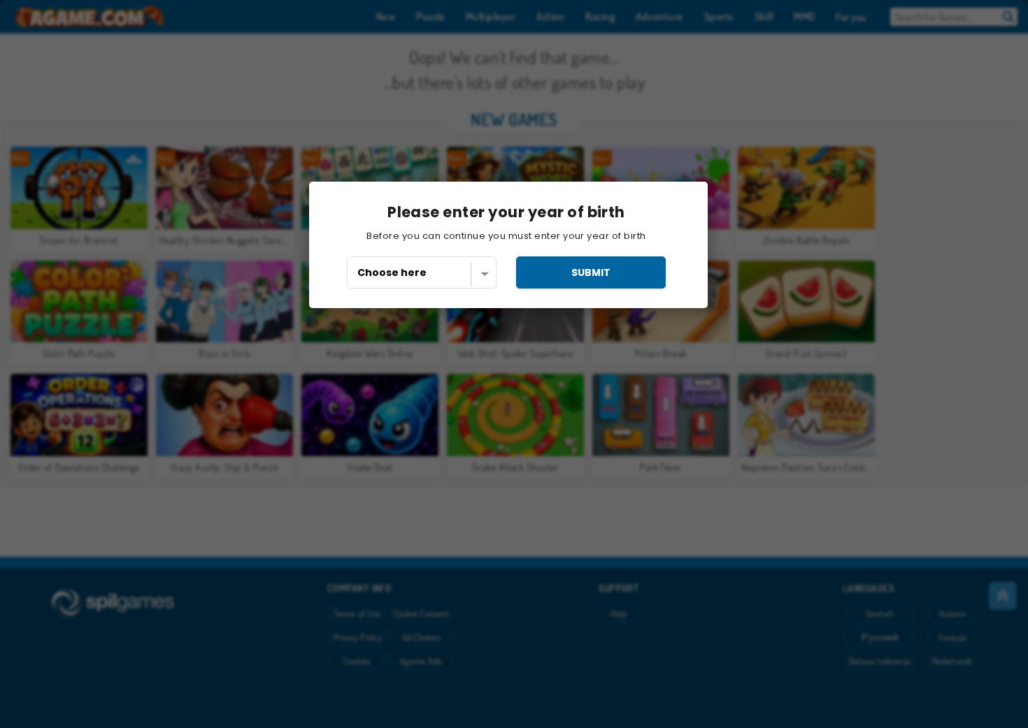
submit (591, 272)
